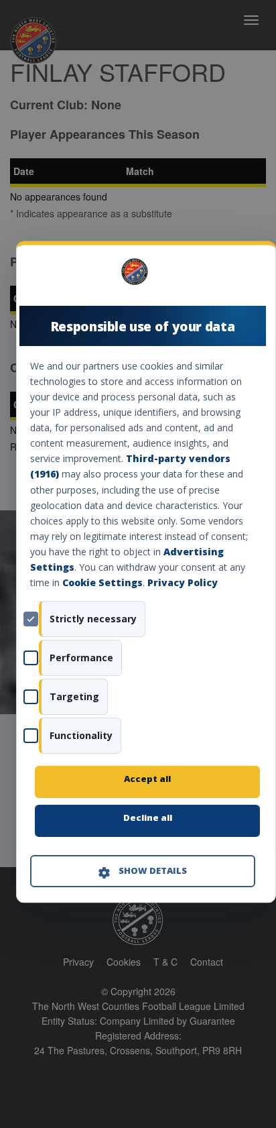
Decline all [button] (147, 818)
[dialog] (146, 572)
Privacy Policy (182, 583)
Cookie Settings (102, 583)
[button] (142, 872)
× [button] (250, 277)
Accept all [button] (147, 779)
